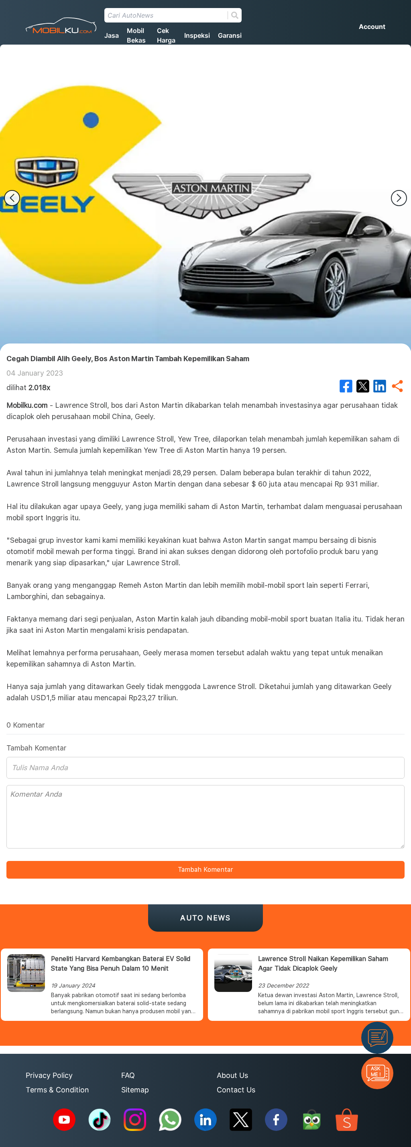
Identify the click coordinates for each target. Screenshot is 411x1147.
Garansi (230, 35)
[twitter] (362, 386)
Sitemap (135, 1090)
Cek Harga (166, 35)
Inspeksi (197, 35)
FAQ (128, 1075)
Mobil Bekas (136, 35)
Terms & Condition (57, 1090)
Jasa (111, 35)
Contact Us (236, 1090)
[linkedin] (379, 386)
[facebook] (346, 386)
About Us (232, 1075)
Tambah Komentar (205, 869)
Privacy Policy (49, 1075)
